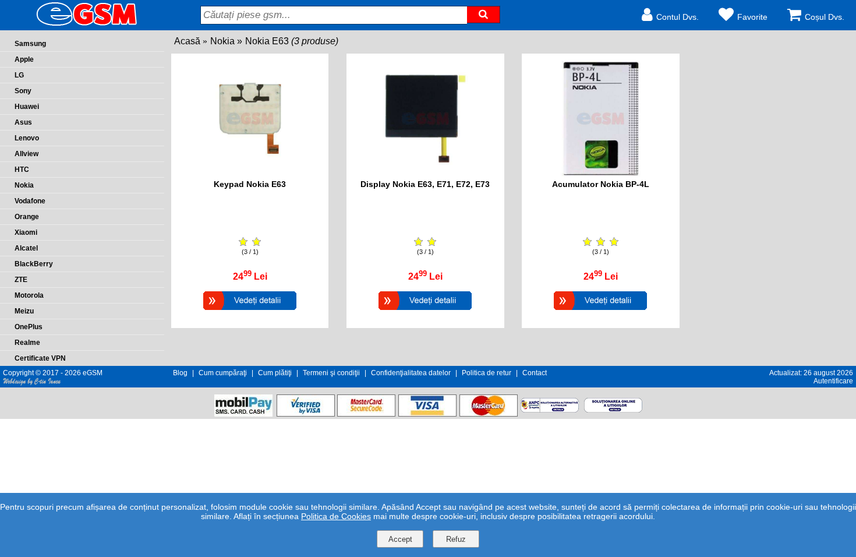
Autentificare (833, 381)
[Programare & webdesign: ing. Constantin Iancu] (32, 383)
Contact (534, 373)
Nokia (222, 41)
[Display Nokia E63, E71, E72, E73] (425, 311)
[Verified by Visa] (306, 413)
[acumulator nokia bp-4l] (600, 173)
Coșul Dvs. (824, 17)
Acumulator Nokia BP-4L (600, 184)
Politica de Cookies (336, 516)
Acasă (187, 41)
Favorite (752, 17)
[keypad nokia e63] (250, 173)
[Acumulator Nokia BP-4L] (600, 311)
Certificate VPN (40, 358)
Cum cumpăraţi (223, 373)
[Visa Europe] (427, 413)
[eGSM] (73, 25)
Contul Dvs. (677, 17)
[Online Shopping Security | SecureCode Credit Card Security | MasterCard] (366, 413)
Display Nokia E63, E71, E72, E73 (425, 184)
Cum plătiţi (275, 373)
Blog (180, 373)
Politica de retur (486, 373)
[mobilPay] (243, 413)
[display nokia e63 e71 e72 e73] (425, 173)
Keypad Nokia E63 (250, 184)
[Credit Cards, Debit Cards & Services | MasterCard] (488, 413)
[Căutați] (483, 14)
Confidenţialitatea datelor (411, 373)
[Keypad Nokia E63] (249, 311)
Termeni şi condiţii (331, 373)
